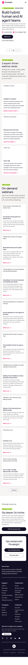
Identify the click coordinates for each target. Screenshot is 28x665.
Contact (4, 585)
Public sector (18, 621)
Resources (4, 614)
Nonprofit (17, 619)
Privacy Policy (13, 652)
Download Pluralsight (7, 595)
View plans (4, 597)
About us (4, 607)
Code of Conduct (21, 652)
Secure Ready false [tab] (16, 50)
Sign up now (6, 634)
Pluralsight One (19, 597)
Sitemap (4, 593)
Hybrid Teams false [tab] (13, 50)
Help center (5, 588)
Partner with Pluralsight (18, 591)
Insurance (17, 616)
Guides (17, 585)
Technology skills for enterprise (9, 573)
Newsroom (4, 612)
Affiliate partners (19, 594)
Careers (4, 610)
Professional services (7, 600)
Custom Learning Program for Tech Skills (12, 571)
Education (17, 607)
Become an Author (19, 588)
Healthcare (17, 614)
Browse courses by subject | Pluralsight (12, 569)
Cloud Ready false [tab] (14, 50)
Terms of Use (5, 652)
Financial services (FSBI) (19, 610)
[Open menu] (25, 2)
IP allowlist (4, 590)
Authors (17, 599)
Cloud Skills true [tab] (11, 50)
